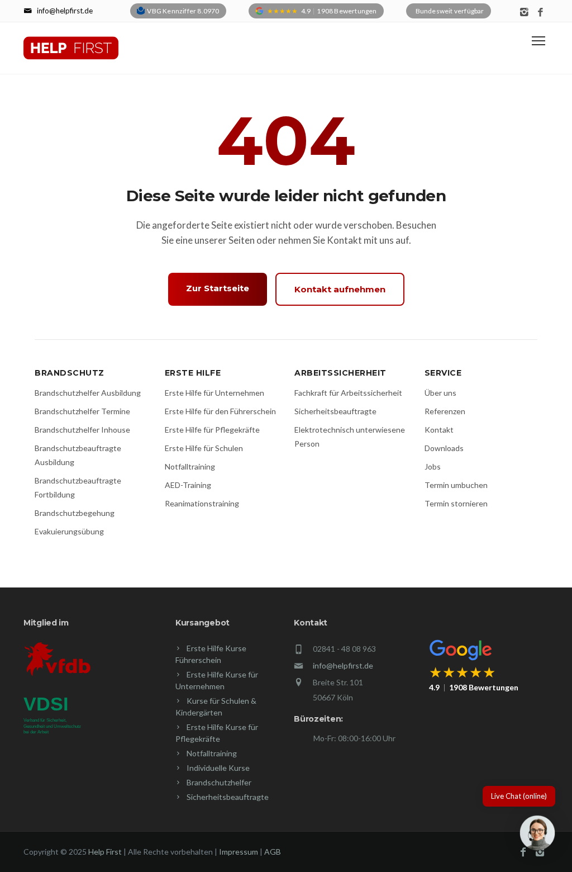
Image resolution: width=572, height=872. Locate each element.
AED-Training (188, 485)
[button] (537, 835)
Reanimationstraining (202, 503)
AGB (272, 851)
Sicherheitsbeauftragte (335, 411)
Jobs (433, 466)
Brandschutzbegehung (75, 513)
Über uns (440, 392)
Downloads (444, 448)
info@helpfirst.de (343, 665)
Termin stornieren (456, 503)
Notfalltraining (190, 466)
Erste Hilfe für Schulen (204, 448)
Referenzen (445, 411)
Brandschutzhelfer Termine (82, 411)
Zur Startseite (217, 288)
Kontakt (439, 429)
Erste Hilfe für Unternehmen (214, 392)
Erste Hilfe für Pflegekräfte (212, 429)
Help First (105, 851)
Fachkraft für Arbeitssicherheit (348, 392)
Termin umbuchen (456, 485)
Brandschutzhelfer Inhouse (82, 429)
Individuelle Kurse (218, 768)
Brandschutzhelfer (219, 782)
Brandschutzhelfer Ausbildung (88, 392)
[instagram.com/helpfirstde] (524, 12)
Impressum (238, 851)
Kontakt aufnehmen (339, 289)
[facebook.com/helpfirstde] (540, 12)
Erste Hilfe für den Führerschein (220, 411)
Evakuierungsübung (69, 531)
